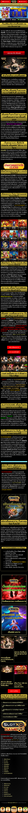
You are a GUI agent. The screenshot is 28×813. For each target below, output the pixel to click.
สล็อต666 (6, 768)
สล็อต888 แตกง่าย (14, 632)
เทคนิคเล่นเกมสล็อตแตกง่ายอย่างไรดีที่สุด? (13, 713)
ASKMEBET (6, 764)
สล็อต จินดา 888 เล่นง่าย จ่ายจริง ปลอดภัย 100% (20, 685)
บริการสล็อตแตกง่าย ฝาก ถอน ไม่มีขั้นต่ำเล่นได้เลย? (13, 706)
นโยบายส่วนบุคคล (8, 796)
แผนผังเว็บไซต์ (7, 794)
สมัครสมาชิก (6, 785)
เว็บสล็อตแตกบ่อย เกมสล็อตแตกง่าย (14, 601)
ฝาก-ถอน (6, 787)
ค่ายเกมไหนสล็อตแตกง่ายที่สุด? (10, 716)
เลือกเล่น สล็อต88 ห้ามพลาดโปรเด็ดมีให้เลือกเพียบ (7, 683)
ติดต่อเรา (6, 792)
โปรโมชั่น (6, 789)
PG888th (6, 771)
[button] (14, 702)
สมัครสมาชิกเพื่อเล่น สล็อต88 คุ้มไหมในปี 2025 (20, 654)
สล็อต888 (6, 766)
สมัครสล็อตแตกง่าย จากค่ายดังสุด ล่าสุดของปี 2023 (13, 710)
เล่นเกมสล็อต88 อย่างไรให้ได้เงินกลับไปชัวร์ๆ (7, 659)
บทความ (6, 791)
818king (6, 770)
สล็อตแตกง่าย (7, 784)
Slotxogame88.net (12, 802)
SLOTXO (6, 763)
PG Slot (6, 761)
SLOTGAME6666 (8, 773)
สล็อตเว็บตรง (7, 759)
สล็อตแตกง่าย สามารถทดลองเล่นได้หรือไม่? (13, 702)
